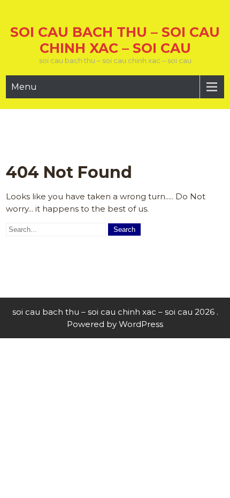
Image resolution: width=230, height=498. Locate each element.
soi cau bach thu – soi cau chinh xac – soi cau (115, 40)
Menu (24, 87)
